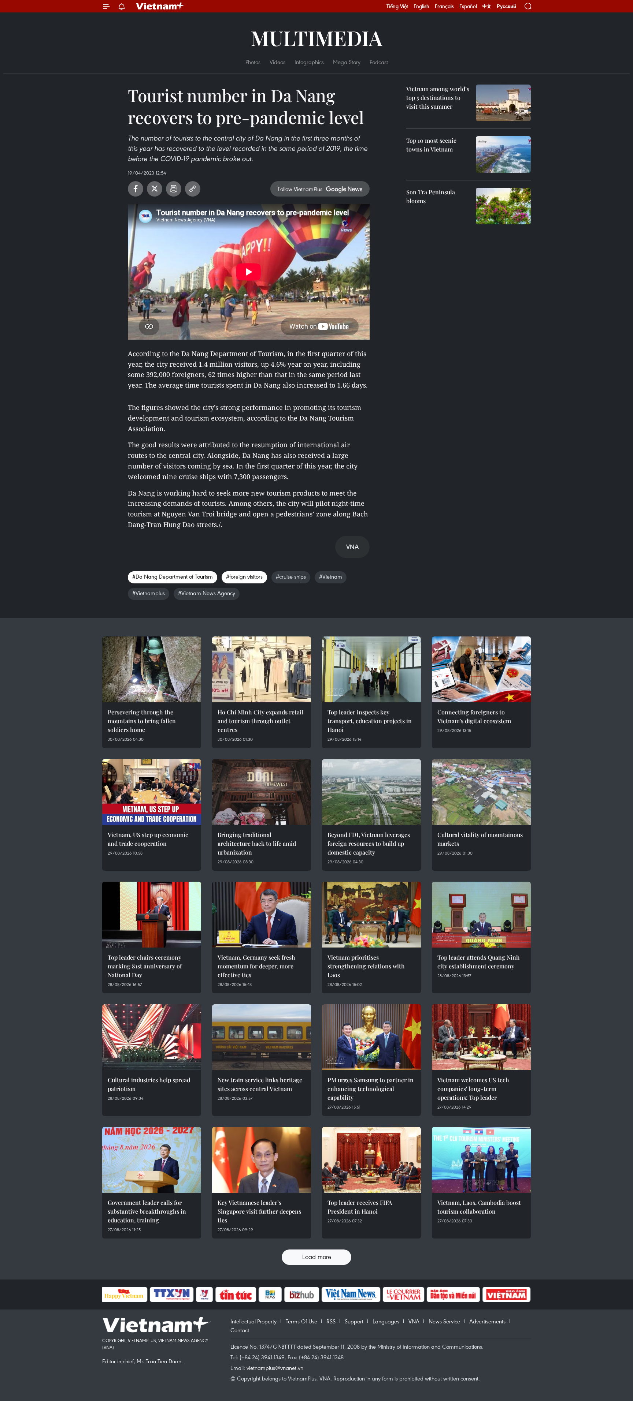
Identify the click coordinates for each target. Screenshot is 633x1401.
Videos (277, 62)
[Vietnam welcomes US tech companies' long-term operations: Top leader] (481, 1037)
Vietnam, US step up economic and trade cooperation (148, 839)
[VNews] (204, 1294)
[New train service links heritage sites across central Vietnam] (261, 1037)
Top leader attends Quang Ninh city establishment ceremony (478, 961)
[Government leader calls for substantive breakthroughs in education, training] (151, 1160)
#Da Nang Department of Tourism (172, 576)
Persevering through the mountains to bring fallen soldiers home (142, 720)
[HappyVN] (124, 1294)
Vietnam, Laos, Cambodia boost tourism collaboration (479, 1207)
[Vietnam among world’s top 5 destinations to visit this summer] (503, 103)
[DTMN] (453, 1294)
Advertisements (487, 1321)
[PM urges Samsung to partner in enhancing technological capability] (371, 1037)
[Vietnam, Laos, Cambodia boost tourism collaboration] (481, 1160)
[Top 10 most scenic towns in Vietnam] (503, 154)
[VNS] (351, 1294)
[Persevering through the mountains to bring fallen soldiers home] (151, 669)
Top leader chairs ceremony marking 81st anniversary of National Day (145, 966)
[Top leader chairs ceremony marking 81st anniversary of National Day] (151, 915)
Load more (316, 1256)
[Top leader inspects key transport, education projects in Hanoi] (371, 669)
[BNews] (270, 1294)
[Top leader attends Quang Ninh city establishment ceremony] (481, 915)
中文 (486, 6)
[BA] (506, 1294)
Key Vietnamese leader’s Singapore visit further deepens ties (259, 1211)
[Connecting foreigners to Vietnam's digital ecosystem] (481, 669)
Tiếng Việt (397, 6)
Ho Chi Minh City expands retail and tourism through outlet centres (260, 720)
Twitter (154, 189)
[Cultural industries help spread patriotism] (151, 1037)
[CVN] (404, 1294)
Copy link (192, 189)
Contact (239, 1330)
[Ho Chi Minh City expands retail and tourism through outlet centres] (261, 669)
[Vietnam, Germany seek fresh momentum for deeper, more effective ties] (261, 915)
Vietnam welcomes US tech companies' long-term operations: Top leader (473, 1088)
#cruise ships (291, 576)
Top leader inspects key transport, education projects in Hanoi (369, 720)
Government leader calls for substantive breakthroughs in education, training (147, 1211)
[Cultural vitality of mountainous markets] (481, 792)
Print (173, 189)
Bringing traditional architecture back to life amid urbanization (257, 843)
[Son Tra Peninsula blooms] (503, 206)
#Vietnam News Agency (206, 593)
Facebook (135, 189)
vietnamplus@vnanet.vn (275, 1367)
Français (444, 6)
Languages (386, 1321)
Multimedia (316, 37)
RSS (331, 1321)
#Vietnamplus (148, 593)
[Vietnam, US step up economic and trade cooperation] (151, 792)
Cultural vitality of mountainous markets (480, 839)
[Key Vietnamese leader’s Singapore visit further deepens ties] (261, 1160)
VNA (413, 1321)
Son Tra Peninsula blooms (430, 196)
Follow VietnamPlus (300, 189)
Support (354, 1321)
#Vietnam (330, 576)
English (421, 6)
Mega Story (346, 62)
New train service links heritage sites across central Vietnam (260, 1084)
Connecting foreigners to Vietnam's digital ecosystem (474, 716)
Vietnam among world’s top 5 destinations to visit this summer (437, 97)
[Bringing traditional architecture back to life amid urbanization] (261, 792)
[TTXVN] (171, 1294)
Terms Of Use (301, 1321)
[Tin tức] (235, 1294)
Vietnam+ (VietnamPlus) (160, 6)
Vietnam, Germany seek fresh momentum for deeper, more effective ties (256, 966)
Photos (252, 62)
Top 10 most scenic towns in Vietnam (431, 145)
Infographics (309, 62)
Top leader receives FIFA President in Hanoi (359, 1207)
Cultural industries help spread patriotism (149, 1084)
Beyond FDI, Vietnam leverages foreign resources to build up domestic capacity (368, 843)
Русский (506, 6)
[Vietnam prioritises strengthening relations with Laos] (371, 915)
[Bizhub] (301, 1294)
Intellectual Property (253, 1321)
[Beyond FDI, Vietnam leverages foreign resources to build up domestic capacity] (371, 792)
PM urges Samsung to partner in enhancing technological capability (370, 1088)
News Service (444, 1321)
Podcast (379, 62)
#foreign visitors (244, 576)
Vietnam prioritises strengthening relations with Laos (366, 966)
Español (468, 6)
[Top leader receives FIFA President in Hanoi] (371, 1160)
